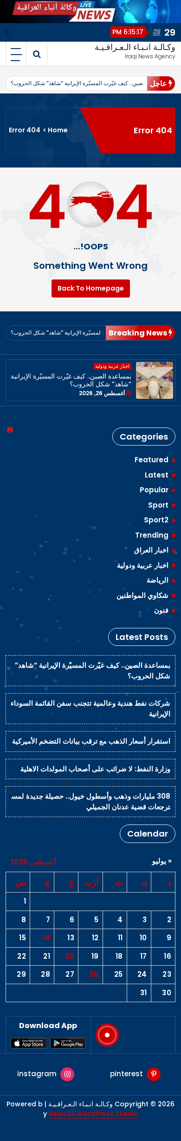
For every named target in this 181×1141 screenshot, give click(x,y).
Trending (151, 535)
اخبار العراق (151, 550)
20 (69, 956)
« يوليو (162, 861)
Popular (154, 490)
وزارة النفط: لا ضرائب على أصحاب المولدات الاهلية (95, 769)
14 (46, 938)
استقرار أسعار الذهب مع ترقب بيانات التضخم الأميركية (91, 741)
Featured (151, 460)
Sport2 (156, 520)
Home (58, 130)
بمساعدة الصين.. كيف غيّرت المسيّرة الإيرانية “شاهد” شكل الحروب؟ (89, 83)
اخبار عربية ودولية (112, 366)
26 (94, 974)
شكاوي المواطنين (142, 595)
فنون (161, 610)
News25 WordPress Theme (93, 1113)
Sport (158, 505)
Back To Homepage (91, 288)
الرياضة (157, 580)
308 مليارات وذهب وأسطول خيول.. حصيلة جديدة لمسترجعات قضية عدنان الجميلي (91, 801)
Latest (156, 475)
